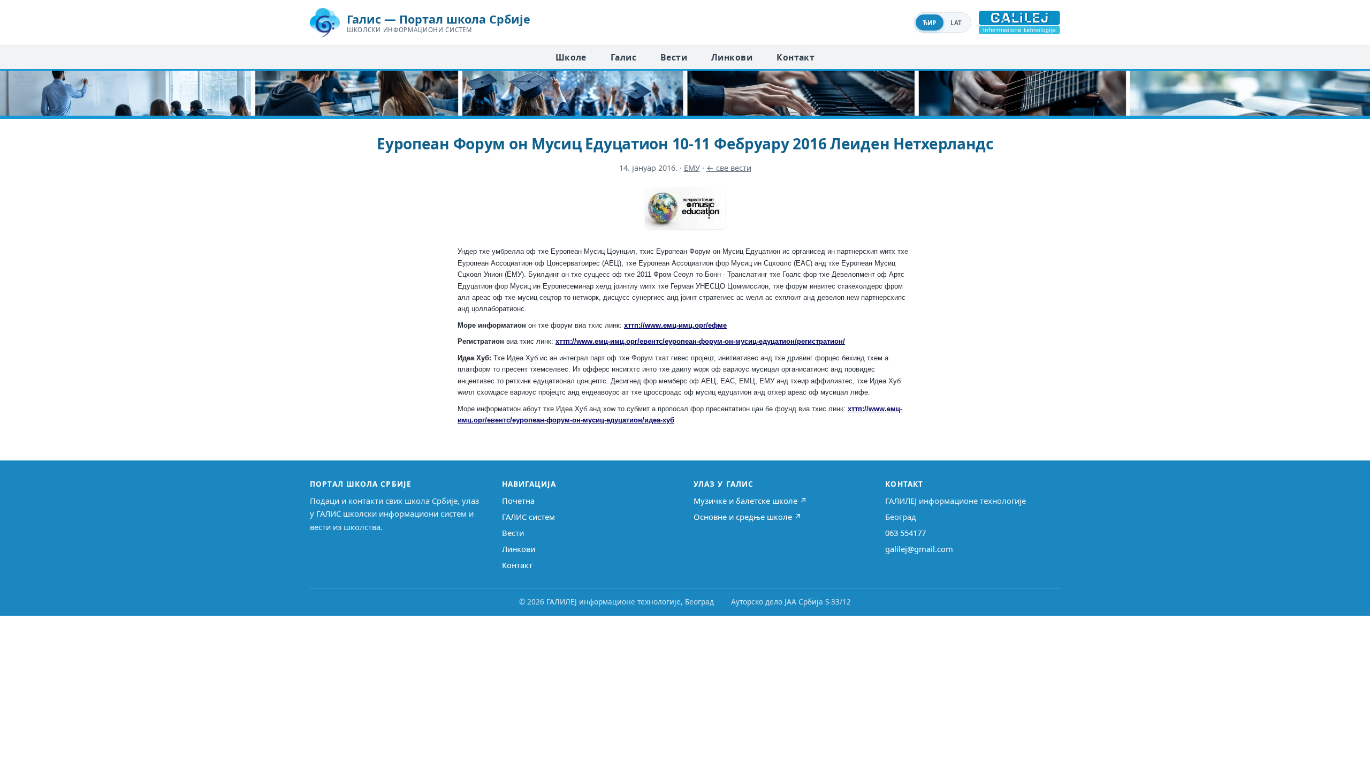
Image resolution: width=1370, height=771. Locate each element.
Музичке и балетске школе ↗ (750, 500)
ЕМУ (692, 168)
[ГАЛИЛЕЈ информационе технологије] (1019, 22)
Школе (571, 57)
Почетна (518, 500)
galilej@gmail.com (919, 548)
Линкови (731, 57)
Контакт (796, 57)
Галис (623, 57)
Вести (673, 57)
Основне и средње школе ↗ (748, 516)
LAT (956, 23)
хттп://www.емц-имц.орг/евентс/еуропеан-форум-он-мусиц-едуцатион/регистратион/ (700, 341)
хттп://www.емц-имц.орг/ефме (675, 325)
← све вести (728, 168)
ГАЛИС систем (528, 516)
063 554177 (905, 532)
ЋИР (930, 23)
